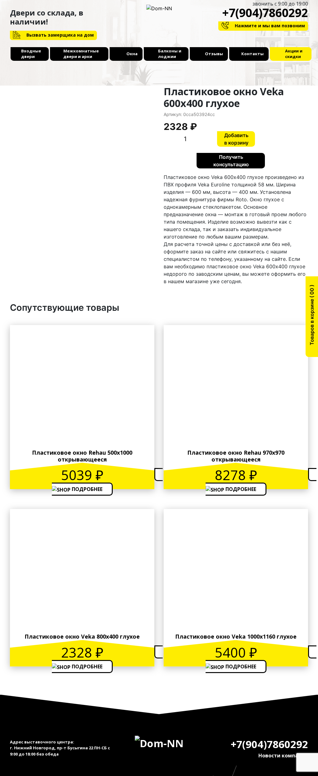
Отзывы (214, 53)
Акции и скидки (293, 53)
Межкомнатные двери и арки (81, 53)
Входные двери (31, 53)
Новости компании (283, 755)
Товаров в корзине (312, 317)
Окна (132, 53)
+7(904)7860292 (265, 12)
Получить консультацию (231, 160)
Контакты (252, 53)
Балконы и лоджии (169, 53)
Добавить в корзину (236, 139)
